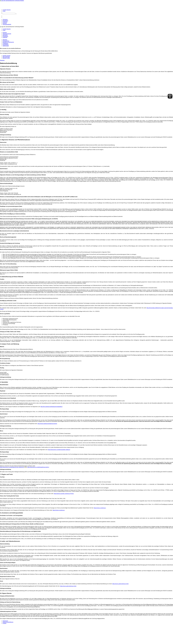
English (4, 623)
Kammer (5, 23)
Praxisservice (6, 40)
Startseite (2, 60)
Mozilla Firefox (6, 58)
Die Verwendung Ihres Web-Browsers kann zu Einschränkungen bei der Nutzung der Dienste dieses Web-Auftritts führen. (29, 51)
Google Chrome (6, 55)
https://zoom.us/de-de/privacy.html (120, 583)
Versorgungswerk (7, 24)
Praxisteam (5, 20)
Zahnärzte (5, 19)
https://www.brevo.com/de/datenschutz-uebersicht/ (12, 467)
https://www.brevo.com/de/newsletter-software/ (59, 449)
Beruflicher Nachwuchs (8, 42)
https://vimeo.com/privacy (100, 507)
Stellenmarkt (6, 45)
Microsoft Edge (6, 56)
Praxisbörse (5, 44)
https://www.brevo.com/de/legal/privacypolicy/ (38, 467)
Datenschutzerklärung (8, 622)
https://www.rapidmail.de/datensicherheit (47, 423)
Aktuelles (5, 39)
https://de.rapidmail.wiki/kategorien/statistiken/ (51, 406)
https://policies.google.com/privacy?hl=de (64, 493)
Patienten (5, 21)
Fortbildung (5, 43)
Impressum (5, 620)
